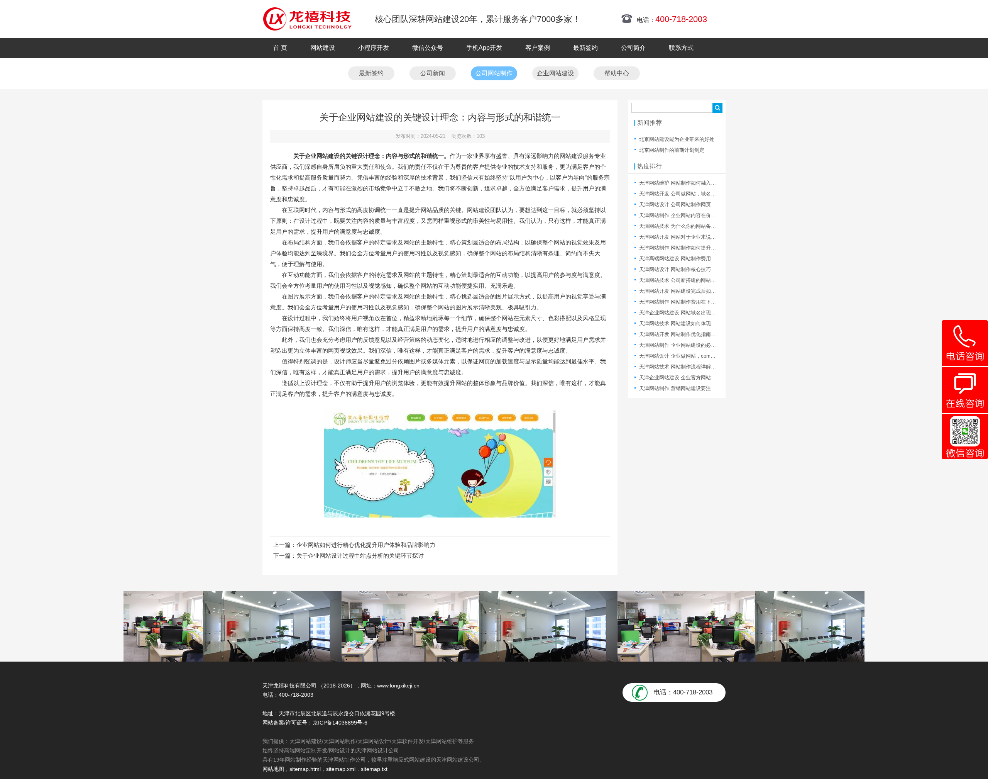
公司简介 (633, 47)
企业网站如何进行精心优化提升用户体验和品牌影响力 (365, 544)
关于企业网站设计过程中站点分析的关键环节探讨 (360, 555)
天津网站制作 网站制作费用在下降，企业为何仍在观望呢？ (705, 302)
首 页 (280, 47)
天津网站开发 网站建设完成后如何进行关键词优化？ (697, 291)
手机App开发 (484, 47)
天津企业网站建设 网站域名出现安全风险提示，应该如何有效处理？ (715, 313)
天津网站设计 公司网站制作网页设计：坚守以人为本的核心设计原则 (715, 204)
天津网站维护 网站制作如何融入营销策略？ (687, 183)
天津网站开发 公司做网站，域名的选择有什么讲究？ (697, 194)
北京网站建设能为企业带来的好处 (676, 139)
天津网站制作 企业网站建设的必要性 (680, 345)
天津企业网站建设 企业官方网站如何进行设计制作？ (697, 377)
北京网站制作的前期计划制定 (671, 150)
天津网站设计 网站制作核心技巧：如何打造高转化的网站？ (705, 269)
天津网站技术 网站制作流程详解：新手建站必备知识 (697, 367)
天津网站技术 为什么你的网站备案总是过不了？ (692, 226)
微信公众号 (427, 47)
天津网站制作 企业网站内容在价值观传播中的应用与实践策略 (707, 215)
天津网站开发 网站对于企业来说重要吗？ (685, 237)
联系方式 (681, 47)
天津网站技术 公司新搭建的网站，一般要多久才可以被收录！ (707, 280)
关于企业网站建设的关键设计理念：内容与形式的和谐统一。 (371, 156)
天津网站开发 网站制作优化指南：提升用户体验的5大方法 (704, 334)
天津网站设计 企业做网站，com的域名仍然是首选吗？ (700, 356)
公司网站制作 (494, 73)
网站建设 (322, 47)
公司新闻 (432, 73)
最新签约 (585, 47)
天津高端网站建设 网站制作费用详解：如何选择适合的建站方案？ (712, 258)
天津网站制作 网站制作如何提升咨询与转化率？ (692, 248)
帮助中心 (616, 73)
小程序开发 (373, 47)
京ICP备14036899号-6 (340, 723)
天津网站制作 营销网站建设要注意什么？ (685, 388)
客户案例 (537, 47)
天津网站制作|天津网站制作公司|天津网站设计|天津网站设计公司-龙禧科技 (307, 19)
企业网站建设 (555, 73)
